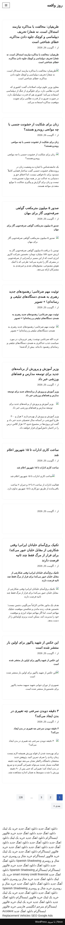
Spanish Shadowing (28, 860)
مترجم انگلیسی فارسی (30, 906)
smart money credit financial (30, 874)
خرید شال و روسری (20, 856)
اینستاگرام (41, 870)
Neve (60, 921)
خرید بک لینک (10, 828)
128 (21, 797)
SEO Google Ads (42, 915)
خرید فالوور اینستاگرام (46, 856)
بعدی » (56, 806)
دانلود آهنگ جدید (39, 842)
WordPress (41, 921)
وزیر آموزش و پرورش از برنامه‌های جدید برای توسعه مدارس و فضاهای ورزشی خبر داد (35, 374)
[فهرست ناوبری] (6, 5)
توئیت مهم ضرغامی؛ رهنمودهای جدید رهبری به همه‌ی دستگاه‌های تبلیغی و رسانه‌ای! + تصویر (34, 296)
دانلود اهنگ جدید (47, 828)
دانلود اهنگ (43, 865)
